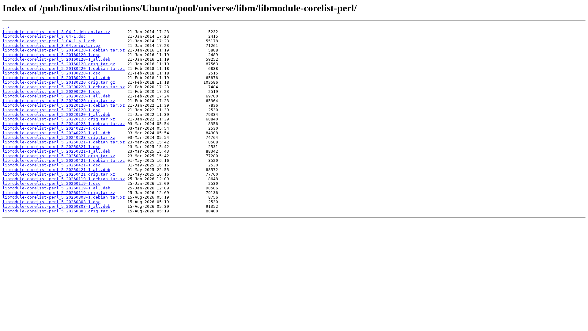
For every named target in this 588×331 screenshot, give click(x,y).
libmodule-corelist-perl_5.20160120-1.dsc (51, 54)
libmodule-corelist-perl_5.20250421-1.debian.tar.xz (63, 160)
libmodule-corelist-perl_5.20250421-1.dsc (51, 165)
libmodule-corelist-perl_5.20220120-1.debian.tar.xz (63, 105)
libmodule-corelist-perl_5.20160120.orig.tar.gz (58, 64)
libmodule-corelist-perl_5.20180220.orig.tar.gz (58, 82)
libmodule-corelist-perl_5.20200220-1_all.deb (56, 96)
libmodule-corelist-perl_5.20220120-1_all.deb (56, 114)
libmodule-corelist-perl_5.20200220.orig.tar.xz (58, 100)
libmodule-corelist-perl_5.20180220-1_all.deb (56, 77)
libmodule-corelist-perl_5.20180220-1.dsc (51, 73)
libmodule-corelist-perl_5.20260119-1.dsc (51, 183)
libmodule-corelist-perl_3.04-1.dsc (44, 36)
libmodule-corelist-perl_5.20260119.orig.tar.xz (58, 192)
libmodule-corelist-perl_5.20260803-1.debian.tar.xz (63, 197)
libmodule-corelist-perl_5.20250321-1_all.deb (56, 151)
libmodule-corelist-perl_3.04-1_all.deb (49, 41)
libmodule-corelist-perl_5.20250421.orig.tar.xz (58, 174)
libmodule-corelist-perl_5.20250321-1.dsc (51, 146)
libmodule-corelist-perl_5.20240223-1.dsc (51, 128)
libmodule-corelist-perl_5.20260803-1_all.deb (56, 206)
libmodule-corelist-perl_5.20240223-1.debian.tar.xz (63, 123)
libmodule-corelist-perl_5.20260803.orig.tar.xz (58, 211)
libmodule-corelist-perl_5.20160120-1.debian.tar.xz (63, 50)
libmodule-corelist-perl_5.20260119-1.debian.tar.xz (63, 179)
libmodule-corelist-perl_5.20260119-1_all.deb (56, 188)
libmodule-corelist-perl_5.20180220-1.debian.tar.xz (63, 68)
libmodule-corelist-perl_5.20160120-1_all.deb (56, 59)
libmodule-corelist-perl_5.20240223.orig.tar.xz (58, 137)
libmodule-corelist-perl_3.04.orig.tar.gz (51, 45)
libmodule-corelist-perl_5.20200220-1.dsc (51, 91)
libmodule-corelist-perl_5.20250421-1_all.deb (56, 169)
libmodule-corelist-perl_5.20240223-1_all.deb (56, 133)
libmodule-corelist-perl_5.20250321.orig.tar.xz (58, 156)
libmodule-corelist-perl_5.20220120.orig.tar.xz (58, 119)
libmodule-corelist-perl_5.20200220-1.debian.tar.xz (63, 87)
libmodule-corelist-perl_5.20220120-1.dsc (51, 110)
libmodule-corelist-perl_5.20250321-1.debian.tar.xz (63, 142)
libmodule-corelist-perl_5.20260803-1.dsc (51, 202)
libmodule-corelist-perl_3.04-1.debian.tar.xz (56, 31)
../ (6, 27)
